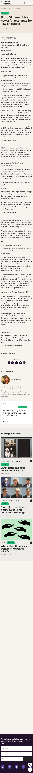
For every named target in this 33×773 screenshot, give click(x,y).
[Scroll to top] (30, 770)
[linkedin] (2, 767)
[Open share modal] (30, 765)
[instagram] (9, 767)
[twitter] (23, 767)
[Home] (6, 3)
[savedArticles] (23, 2)
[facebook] (16, 767)
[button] (3, 421)
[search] (27, 2)
